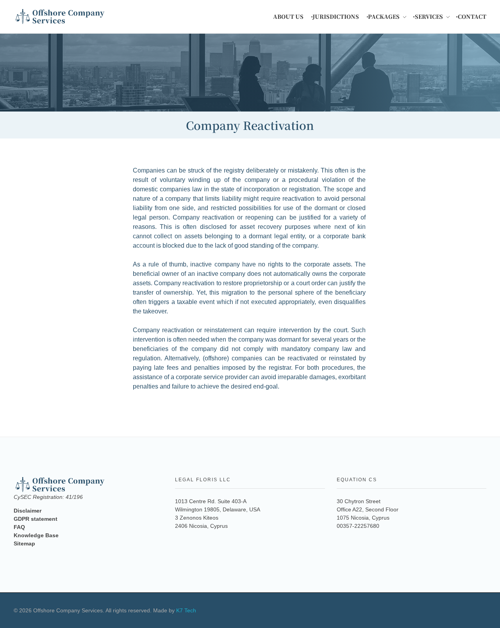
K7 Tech (186, 610)
